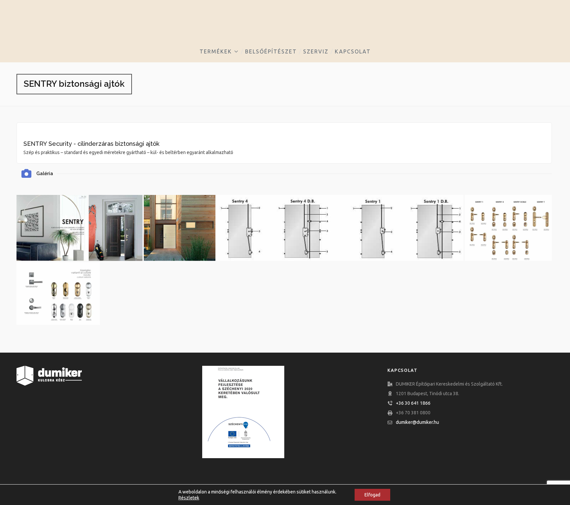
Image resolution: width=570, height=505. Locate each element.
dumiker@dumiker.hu (417, 422)
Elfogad (372, 494)
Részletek (188, 497)
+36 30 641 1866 (413, 403)
